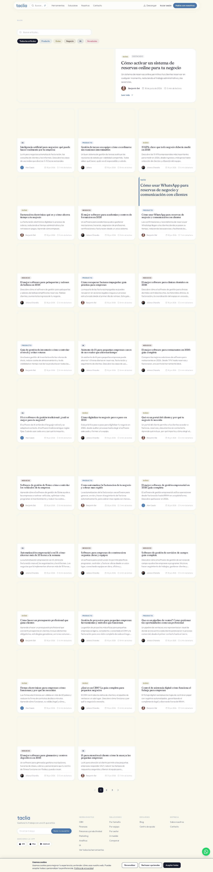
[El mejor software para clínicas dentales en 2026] (167, 258)
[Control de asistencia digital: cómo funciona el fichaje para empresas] (167, 664)
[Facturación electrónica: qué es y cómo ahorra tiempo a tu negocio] (45, 191)
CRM (81, 822)
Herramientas (58, 5)
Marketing (83, 836)
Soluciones (73, 5)
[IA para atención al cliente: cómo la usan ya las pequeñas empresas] (106, 731)
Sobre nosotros (177, 822)
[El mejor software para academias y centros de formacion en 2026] (106, 191)
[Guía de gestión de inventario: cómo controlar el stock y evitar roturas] (45, 326)
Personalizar (129, 865)
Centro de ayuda (147, 826)
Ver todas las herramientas (91, 850)
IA (80, 41)
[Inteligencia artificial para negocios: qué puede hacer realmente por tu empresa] (45, 123)
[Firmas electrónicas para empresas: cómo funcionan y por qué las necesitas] (45, 664)
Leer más (125, 95)
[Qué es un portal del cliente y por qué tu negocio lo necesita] (167, 394)
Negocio (69, 41)
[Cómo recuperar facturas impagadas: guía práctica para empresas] (106, 258)
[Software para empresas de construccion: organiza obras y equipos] (106, 529)
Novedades (92, 41)
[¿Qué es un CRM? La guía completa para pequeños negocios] (106, 664)
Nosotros (85, 5)
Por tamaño (115, 822)
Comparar (114, 840)
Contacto (97, 5)
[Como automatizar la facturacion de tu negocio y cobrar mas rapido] (106, 461)
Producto (45, 41)
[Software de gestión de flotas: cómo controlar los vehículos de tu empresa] (45, 461)
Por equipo (114, 826)
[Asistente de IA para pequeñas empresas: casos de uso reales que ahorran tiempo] (106, 326)
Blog (142, 822)
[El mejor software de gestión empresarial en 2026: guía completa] (167, 461)
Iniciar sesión (166, 5)
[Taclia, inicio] (21, 5)
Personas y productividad (90, 831)
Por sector (114, 831)
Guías (58, 41)
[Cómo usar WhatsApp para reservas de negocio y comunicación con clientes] (167, 191)
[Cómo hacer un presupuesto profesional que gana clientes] (45, 596)
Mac (34, 844)
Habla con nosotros (185, 5)
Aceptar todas (172, 865)
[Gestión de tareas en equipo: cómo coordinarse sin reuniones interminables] (106, 123)
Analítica (83, 840)
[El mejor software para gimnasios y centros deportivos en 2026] (45, 731)
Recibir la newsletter (61, 831)
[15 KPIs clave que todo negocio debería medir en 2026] (167, 123)
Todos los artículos (28, 41)
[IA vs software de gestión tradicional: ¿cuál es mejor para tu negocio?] (45, 394)
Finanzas (83, 826)
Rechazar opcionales (150, 865)
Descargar (151, 5)
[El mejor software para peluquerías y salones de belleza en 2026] (45, 258)
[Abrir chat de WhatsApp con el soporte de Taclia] (206, 852)
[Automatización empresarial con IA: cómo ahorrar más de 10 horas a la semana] (45, 529)
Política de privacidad (83, 868)
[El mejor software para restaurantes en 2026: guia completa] (167, 326)
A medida (113, 836)
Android (46, 844)
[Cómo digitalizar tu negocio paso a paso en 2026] (106, 394)
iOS (23, 844)
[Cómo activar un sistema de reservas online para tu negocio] (66, 75)
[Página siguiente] (118, 790)
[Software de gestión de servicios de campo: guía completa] (167, 529)
